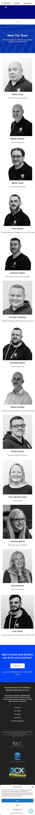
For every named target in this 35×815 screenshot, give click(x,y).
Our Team (17, 711)
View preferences (17, 809)
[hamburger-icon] (17, 22)
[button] (32, 787)
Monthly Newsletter (17, 721)
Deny (17, 805)
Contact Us (17, 717)
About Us (17, 707)
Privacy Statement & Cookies (16, 813)
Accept (17, 800)
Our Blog (17, 714)
